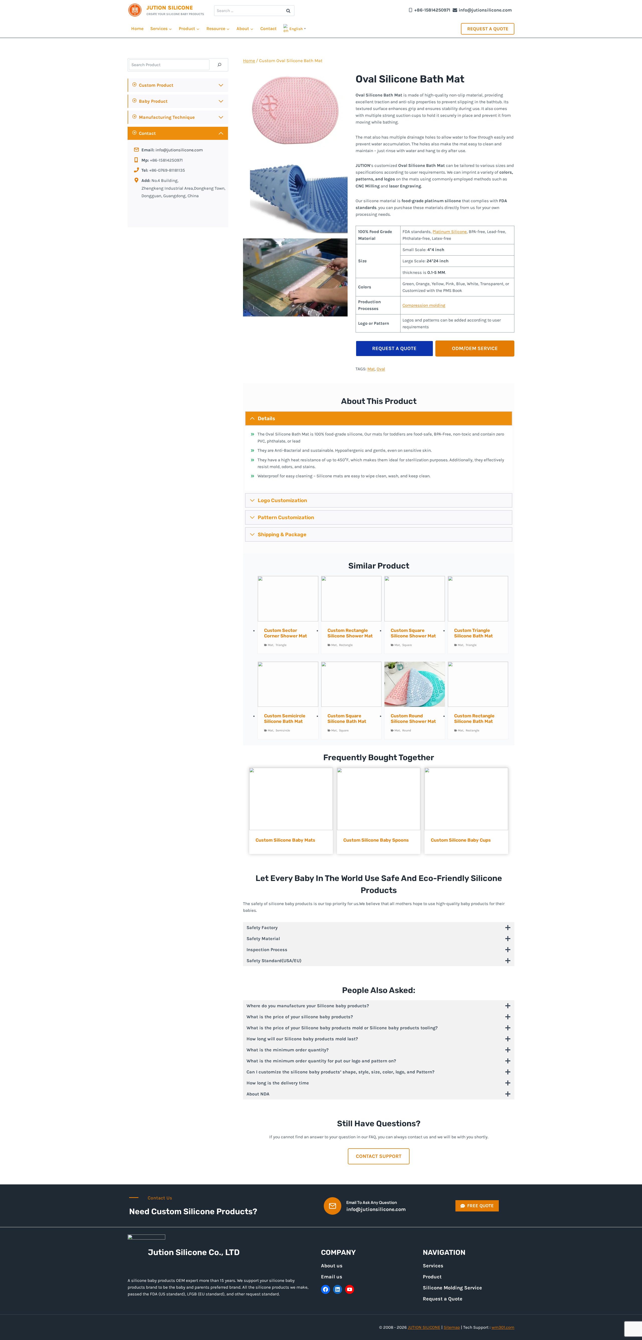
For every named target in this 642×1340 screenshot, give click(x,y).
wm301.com (503, 1327)
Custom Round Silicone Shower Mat (413, 718)
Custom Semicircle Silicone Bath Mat (284, 718)
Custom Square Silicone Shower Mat (413, 633)
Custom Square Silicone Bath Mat (347, 718)
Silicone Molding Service (452, 1288)
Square (407, 645)
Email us (331, 1277)
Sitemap (452, 1327)
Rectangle (346, 645)
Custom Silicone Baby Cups (461, 840)
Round (406, 730)
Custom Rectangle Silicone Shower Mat (350, 633)
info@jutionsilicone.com (179, 149)
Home (137, 28)
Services (433, 1266)
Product (432, 1277)
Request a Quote (487, 29)
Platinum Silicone (450, 231)
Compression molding (424, 305)
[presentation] (288, 598)
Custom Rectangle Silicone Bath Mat (474, 718)
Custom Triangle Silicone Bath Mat (473, 633)
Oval (381, 368)
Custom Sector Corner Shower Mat (285, 633)
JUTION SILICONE (424, 1327)
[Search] (219, 64)
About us (332, 1266)
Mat (371, 368)
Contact (268, 28)
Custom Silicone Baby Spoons (376, 840)
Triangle (281, 645)
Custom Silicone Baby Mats (285, 840)
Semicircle (283, 730)
